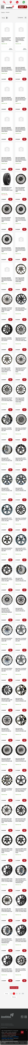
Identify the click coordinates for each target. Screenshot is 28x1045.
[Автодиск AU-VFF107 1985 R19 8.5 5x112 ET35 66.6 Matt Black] (7, 389)
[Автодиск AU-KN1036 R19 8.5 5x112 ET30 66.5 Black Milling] (21, 780)
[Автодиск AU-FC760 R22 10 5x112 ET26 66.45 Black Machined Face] (7, 810)
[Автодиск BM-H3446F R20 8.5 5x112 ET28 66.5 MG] (7, 479)
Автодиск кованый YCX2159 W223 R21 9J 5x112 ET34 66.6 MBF (6, 249)
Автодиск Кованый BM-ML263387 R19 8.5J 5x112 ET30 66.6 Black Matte (7, 69)
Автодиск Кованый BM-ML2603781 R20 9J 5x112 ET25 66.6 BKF (21, 99)
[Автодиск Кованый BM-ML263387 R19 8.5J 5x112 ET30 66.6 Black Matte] (7, 59)
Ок (22, 1032)
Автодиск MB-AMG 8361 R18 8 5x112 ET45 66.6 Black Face (7, 910)
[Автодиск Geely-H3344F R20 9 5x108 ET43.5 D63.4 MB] (7, 690)
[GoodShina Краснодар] (10, 6)
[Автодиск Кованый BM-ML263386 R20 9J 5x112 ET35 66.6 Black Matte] (21, 119)
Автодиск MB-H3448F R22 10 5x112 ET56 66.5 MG (21, 579)
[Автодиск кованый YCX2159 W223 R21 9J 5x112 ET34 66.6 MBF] (7, 239)
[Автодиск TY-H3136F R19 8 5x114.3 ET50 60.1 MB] (21, 660)
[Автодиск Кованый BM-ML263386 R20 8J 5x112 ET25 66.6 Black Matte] (7, 149)
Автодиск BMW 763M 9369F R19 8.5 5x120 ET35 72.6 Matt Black (7, 880)
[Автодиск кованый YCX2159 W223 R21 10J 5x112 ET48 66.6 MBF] (21, 209)
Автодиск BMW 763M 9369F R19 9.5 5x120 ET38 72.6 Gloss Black (7, 850)
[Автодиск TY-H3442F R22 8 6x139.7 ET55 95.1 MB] (21, 419)
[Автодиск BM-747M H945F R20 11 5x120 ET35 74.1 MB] (7, 569)
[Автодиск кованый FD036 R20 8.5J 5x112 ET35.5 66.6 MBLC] (7, 29)
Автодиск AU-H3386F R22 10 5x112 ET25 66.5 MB (7, 670)
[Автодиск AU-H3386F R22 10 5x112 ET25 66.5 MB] (7, 660)
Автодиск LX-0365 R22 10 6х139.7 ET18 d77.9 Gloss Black (21, 309)
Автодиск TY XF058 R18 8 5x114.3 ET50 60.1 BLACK (7, 339)
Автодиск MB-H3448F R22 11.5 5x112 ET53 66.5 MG (7, 459)
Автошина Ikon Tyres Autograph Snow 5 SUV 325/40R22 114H (7, 189)
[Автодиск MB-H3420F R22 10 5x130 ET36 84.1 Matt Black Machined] (7, 600)
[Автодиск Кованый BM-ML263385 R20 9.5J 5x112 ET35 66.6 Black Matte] (7, 119)
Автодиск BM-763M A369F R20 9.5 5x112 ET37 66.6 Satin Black (21, 940)
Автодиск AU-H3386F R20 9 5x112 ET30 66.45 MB (7, 639)
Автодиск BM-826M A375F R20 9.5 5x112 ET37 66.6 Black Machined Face (7, 940)
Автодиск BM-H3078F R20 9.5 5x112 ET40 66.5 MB (21, 700)
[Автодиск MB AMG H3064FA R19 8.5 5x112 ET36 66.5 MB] (7, 750)
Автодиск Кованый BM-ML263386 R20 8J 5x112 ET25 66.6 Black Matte (6, 159)
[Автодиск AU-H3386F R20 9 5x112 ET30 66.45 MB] (7, 630)
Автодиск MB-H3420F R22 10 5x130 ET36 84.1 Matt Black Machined (7, 610)
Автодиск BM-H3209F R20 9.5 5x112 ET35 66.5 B (20, 609)
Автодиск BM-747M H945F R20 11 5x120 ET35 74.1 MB (7, 579)
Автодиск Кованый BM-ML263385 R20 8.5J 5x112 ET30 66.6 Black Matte (21, 159)
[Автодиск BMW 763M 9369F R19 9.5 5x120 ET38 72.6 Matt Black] (21, 900)
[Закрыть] (26, 1030)
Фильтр (3, 17)
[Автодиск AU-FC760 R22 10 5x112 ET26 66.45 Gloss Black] (21, 810)
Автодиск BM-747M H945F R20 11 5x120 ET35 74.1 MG (7, 519)
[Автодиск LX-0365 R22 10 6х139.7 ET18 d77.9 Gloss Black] (21, 299)
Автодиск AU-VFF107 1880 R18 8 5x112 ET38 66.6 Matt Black (21, 339)
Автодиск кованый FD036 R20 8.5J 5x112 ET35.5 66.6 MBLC (6, 39)
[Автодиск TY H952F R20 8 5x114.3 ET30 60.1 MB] (21, 960)
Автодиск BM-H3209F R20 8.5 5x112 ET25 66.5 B (6, 730)
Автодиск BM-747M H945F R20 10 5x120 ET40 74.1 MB (21, 459)
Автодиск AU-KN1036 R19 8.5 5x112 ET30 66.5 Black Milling (21, 790)
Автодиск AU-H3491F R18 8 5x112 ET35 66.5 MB (7, 549)
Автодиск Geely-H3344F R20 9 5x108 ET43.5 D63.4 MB (7, 700)
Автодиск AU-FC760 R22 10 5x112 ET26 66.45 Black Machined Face (7, 820)
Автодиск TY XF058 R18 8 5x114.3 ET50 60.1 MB (7, 429)
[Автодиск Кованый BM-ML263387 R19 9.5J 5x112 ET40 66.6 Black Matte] (21, 59)
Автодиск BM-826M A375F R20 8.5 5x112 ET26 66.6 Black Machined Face (21, 880)
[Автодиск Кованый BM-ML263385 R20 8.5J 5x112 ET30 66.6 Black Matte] (21, 149)
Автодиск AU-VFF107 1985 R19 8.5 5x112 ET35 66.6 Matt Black (7, 399)
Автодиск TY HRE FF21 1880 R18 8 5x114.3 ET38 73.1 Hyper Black (6, 369)
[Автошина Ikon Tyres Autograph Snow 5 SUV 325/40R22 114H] (7, 179)
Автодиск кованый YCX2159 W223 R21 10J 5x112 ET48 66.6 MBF (21, 219)
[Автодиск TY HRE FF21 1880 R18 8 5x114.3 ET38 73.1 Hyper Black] (7, 359)
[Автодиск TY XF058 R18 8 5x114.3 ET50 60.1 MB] (7, 419)
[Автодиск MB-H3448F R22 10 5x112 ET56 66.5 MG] (21, 569)
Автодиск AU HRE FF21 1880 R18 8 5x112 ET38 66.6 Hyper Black (20, 279)
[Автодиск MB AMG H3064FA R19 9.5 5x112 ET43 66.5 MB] (21, 750)
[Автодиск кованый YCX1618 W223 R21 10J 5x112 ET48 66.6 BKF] (7, 269)
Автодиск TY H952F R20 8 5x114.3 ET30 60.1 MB (21, 970)
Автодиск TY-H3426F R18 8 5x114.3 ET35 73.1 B (21, 519)
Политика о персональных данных (6, 1023)
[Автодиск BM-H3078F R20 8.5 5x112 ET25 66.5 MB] (21, 720)
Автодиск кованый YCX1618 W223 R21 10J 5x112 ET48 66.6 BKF (7, 279)
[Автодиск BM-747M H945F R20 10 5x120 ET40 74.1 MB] (21, 449)
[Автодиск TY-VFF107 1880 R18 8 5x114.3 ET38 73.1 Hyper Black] (7, 299)
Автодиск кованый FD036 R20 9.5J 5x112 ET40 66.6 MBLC (20, 39)
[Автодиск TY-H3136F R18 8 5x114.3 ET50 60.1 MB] (21, 630)
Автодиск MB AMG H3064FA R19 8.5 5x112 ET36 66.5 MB (7, 760)
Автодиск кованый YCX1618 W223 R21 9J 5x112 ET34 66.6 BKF (20, 249)
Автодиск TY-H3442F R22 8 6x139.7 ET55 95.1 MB (21, 429)
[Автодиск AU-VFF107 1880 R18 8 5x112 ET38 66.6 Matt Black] (21, 329)
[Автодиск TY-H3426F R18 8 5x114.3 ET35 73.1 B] (21, 509)
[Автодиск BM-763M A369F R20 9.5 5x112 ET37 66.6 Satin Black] (21, 930)
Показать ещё (14, 987)
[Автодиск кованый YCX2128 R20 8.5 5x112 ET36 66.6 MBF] (7, 209)
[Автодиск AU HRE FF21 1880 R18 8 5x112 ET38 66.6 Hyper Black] (21, 269)
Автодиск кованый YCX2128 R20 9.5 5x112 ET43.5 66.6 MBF (20, 189)
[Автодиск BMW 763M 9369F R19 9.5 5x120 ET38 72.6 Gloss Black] (7, 840)
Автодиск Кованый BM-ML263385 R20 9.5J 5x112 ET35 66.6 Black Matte (7, 129)
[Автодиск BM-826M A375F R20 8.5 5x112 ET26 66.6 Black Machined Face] (21, 870)
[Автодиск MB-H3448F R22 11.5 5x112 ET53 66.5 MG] (7, 449)
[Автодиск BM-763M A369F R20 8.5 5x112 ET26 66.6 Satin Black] (7, 960)
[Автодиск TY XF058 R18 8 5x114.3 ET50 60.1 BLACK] (7, 329)
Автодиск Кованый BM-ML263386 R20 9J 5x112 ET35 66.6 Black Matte (20, 129)
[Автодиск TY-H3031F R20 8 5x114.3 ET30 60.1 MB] (7, 780)
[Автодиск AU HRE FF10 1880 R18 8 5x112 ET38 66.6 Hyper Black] (21, 389)
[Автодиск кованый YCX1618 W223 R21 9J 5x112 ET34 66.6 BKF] (21, 239)
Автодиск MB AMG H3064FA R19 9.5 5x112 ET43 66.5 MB (21, 760)
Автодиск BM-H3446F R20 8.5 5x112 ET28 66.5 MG (7, 489)
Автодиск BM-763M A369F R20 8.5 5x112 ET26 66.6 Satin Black (7, 970)
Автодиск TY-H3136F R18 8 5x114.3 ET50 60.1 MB (21, 639)
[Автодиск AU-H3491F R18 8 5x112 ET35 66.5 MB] (7, 539)
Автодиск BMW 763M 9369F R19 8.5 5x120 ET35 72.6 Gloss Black (21, 850)
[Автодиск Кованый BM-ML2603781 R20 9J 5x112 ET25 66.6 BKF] (21, 89)
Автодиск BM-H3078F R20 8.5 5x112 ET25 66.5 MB (21, 730)
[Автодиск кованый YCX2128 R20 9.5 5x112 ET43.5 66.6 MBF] (21, 179)
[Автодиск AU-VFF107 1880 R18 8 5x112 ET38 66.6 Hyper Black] (21, 359)
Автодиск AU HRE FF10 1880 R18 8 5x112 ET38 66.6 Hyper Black (20, 399)
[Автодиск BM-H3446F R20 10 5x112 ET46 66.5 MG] (21, 479)
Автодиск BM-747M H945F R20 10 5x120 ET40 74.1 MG (21, 549)
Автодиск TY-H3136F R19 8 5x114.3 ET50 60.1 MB (21, 670)
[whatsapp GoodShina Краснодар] (25, 1017)
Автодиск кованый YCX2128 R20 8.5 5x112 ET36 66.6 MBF (6, 219)
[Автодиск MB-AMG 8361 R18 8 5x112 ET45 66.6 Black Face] (7, 900)
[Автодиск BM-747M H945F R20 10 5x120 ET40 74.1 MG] (21, 539)
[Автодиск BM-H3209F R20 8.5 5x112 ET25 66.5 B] (7, 720)
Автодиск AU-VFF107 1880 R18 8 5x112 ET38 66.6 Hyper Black (21, 369)
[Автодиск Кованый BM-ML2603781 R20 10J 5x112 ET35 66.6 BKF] (7, 89)
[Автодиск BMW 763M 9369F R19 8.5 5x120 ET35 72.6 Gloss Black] (21, 840)
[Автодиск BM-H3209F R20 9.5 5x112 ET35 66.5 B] (21, 600)
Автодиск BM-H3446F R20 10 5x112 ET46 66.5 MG (21, 489)
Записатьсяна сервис (21, 7)
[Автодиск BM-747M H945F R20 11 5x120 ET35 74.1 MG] (7, 509)
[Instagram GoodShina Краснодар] (22, 1017)
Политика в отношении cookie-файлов (7, 1025)
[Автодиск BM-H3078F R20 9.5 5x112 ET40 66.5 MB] (21, 690)
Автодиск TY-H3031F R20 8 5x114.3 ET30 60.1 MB (7, 790)
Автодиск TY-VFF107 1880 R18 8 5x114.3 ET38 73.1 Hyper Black (7, 309)
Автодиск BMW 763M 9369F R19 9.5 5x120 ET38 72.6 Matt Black (21, 910)
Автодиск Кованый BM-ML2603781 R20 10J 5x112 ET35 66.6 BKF (7, 99)
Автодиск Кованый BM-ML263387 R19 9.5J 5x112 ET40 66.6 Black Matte (21, 69)
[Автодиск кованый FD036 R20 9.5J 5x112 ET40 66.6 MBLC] (21, 29)
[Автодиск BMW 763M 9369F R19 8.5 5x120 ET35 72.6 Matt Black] (7, 870)
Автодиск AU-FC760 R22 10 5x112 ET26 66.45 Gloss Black (21, 820)
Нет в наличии (10, 49)
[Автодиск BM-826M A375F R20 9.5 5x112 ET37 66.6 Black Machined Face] (7, 930)
